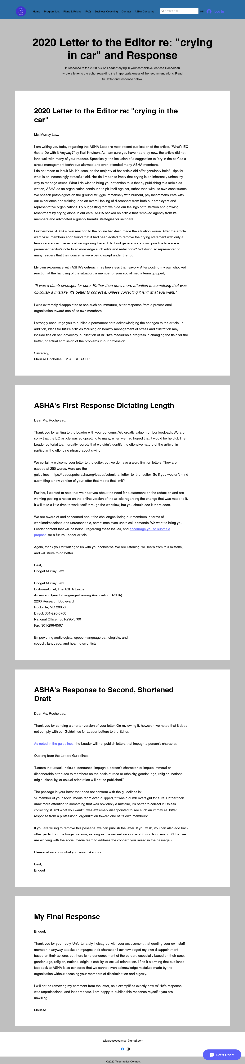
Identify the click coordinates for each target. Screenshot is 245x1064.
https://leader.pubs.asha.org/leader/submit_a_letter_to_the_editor (101, 474)
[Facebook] (122, 1049)
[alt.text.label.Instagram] (202, 11)
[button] (144, 11)
